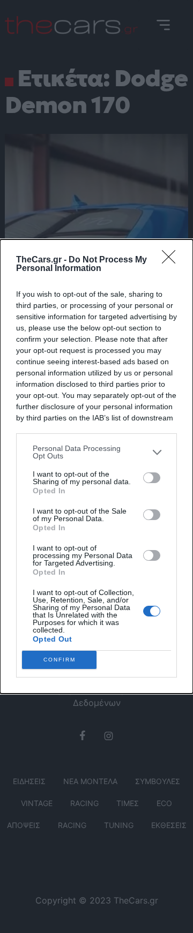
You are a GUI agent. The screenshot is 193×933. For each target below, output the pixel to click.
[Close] (172, 260)
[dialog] (96, 466)
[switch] (151, 477)
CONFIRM (59, 660)
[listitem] (96, 452)
